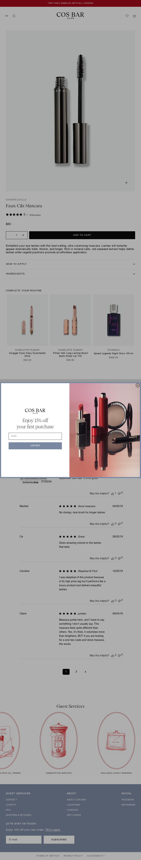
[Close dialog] (138, 385)
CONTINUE (35, 446)
